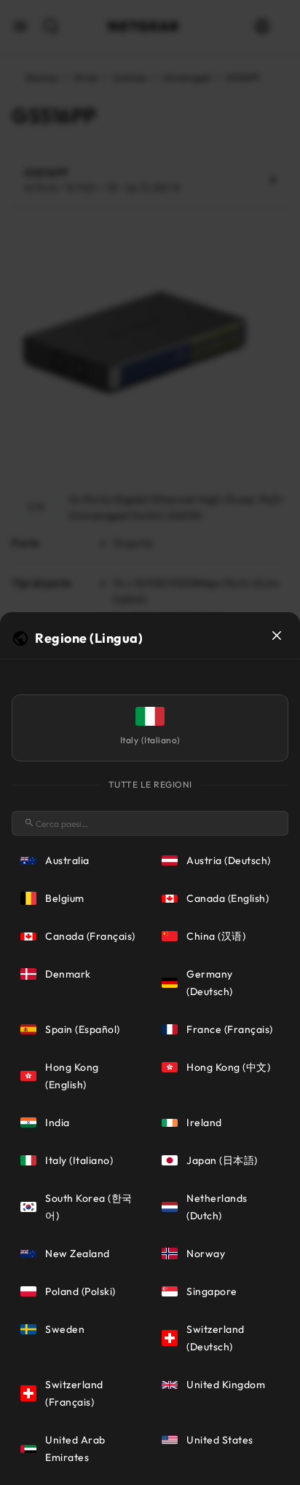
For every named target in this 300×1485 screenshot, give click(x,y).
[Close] (276, 635)
